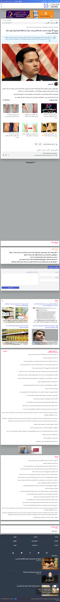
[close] (57, 586)
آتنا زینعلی (50, 84)
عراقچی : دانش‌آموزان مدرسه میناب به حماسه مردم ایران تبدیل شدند (43, 427)
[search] (1, 7)
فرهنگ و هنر (35, 541)
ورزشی (15, 537)
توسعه (57, 537)
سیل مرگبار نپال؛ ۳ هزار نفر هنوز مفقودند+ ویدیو (47, 381)
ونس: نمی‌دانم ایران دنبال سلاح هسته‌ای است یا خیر (43, 257)
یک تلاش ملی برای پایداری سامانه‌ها (50, 357)
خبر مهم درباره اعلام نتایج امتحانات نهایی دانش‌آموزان (46, 441)
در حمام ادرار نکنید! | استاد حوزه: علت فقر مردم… (28, 586)
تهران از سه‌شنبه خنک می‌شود (51, 388)
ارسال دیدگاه (10, 287)
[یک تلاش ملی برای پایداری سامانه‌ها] (50, 577)
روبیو (38, 150)
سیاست (56, 545)
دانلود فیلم (54, 531)
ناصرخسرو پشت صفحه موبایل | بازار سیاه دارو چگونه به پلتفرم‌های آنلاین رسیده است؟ (16, 304)
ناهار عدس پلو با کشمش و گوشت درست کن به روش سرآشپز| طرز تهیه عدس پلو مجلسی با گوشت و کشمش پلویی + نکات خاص (31, 431)
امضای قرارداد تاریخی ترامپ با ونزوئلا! (49, 434)
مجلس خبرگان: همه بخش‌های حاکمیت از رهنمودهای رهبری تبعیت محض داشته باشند (39, 405)
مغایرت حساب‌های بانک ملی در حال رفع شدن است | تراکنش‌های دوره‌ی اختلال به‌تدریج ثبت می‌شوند (37, 378)
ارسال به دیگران (53, 23)
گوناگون (15, 541)
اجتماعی (35, 537)
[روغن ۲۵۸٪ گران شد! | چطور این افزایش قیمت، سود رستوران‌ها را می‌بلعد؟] (15, 337)
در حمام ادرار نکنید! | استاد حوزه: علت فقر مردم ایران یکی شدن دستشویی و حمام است (45, 590)
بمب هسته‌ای (45, 150)
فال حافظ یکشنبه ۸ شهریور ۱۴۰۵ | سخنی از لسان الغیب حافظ (44, 368)
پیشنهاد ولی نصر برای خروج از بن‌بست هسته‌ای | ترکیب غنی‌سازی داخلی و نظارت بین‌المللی (34, 262)
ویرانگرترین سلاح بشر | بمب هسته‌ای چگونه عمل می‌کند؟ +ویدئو (40, 255)
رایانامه (56, 277)
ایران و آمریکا (53, 150)
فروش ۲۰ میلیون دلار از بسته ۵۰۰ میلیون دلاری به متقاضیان (45, 424)
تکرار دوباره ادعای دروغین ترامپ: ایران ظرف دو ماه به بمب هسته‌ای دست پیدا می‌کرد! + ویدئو (33, 252)
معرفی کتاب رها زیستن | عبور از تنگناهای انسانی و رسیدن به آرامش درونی (42, 354)
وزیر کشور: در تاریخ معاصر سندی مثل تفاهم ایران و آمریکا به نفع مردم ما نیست (41, 395)
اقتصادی (56, 541)
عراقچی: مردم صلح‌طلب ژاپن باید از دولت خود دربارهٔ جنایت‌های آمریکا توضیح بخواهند (40, 385)
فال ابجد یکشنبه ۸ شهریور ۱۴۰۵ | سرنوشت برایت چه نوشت (45, 398)
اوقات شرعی (43, 1)
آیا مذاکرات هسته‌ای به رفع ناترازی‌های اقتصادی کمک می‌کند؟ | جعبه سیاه (38, 259)
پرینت (46, 23)
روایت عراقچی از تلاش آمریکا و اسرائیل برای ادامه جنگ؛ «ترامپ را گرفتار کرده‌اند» (41, 402)
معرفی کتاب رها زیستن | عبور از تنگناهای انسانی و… (28, 559)
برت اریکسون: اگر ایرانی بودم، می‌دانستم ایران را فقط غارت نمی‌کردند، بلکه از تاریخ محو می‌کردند (46, 304)
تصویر (15, 545)
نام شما (56, 272)
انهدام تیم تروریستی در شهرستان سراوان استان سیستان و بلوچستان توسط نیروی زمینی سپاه (38, 392)
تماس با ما (50, 1)
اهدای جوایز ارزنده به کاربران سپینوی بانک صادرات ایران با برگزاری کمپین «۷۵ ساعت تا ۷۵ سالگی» (38, 371)
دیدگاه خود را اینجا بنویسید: (32, 272)
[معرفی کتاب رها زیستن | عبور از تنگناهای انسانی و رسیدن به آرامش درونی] (50, 563)
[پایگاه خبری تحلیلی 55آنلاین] (51, 5)
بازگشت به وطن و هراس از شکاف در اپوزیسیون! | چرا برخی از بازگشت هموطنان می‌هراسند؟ (45, 326)
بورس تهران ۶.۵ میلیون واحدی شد (50, 438)
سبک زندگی (35, 545)
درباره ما (57, 1)
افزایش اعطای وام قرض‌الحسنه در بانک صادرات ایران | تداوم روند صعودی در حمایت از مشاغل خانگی (37, 375)
